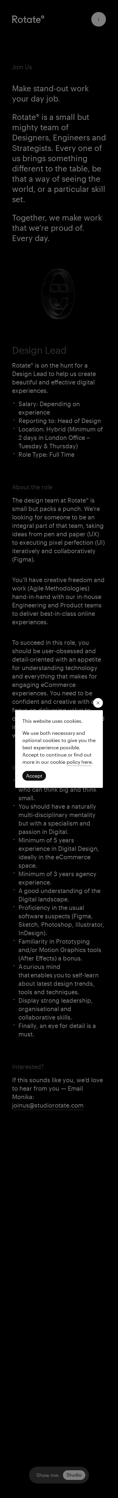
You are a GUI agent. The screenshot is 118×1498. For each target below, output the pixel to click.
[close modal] (98, 703)
